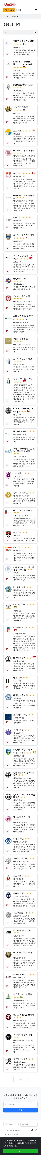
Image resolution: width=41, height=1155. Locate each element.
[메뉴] (35, 10)
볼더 (25, 958)
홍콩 (30, 385)
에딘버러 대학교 (20, 278)
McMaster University (23, 85)
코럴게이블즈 (28, 590)
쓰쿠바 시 (20, 733)
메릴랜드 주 (21, 201)
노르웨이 (16, 661)
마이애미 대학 (19, 587)
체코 (14, 415)
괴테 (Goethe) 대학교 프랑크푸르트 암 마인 (24, 450)
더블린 (22, 756)
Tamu (24, 1020)
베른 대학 (17, 678)
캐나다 (15, 90)
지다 (26, 1000)
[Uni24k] (10, 4)
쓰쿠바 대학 (18, 730)
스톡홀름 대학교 (20, 715)
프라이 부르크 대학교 (22, 359)
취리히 (21, 262)
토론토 (21, 879)
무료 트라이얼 (9, 10)
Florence (23, 1062)
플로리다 (20, 590)
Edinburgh (20, 284)
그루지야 (20, 344)
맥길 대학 (17, 173)
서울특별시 (24, 842)
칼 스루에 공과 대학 (22, 930)
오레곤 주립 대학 (20, 858)
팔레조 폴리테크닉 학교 (23, 41)
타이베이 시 (21, 113)
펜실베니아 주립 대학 (22, 1035)
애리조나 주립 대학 (21, 817)
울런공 (27, 896)
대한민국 (16, 842)
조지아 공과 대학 (20, 339)
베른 (20, 681)
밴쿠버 (21, 241)
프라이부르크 (21, 364)
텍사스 (19, 1020)
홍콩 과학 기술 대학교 (22, 379)
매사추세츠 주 (22, 156)
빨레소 (21, 47)
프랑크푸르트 (21, 456)
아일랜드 (16, 756)
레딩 (18, 535)
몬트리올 (22, 176)
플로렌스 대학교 (20, 1059)
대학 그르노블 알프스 (22, 510)
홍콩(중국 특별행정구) (20, 385)
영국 (14, 284)
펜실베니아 (21, 1040)
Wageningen (24, 322)
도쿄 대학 (17, 131)
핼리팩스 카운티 (24, 496)
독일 (14, 70)
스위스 (15, 220)
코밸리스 (25, 861)
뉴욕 (18, 800)
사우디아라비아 (18, 1000)
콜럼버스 (29, 301)
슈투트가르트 (21, 434)
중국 (14, 476)
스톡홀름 (22, 718)
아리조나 (20, 822)
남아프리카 (17, 977)
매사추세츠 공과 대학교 (23, 150)
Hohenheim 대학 (20, 431)
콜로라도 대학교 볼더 (22, 952)
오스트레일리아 (18, 896)
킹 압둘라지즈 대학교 (22, 994)
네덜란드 (16, 322)
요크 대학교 (18, 876)
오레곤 (19, 861)
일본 (14, 134)
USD (26, 1125)
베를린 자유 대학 (20, 695)
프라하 (19, 415)
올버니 (23, 800)
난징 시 (19, 476)
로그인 (18, 10)
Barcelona (22, 634)
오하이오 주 (21, 301)
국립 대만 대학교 (20, 107)
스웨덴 (15, 718)
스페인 (15, 634)
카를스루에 (21, 936)
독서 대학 (17, 532)
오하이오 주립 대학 (21, 296)
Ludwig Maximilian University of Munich (22, 63)
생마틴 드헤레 (23, 516)
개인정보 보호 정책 (12, 1135)
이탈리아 (16, 1062)
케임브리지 (31, 156)
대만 (14, 113)
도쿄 (18, 134)
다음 (20, 1079)
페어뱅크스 (27, 778)
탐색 (5, 32)
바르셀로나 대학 (20, 627)
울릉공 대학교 (19, 893)
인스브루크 (25, 916)
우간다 (15, 611)
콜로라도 (20, 958)
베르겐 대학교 (19, 658)
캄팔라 (21, 611)
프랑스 (15, 47)
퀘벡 (20, 550)
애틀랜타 (27, 344)
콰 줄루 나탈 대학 (21, 974)
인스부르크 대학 (20, 913)
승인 (20, 1151)
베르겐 (22, 661)
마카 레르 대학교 (20, 604)
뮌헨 (18, 70)
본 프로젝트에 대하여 (12, 1130)
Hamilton (22, 90)
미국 (14, 156)
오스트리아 (17, 916)
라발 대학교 (18, 547)
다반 (23, 977)
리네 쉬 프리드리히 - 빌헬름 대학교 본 (23, 568)
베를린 (19, 698)
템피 (25, 822)
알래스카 (20, 778)
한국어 (10, 1124)
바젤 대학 (17, 217)
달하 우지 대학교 (20, 493)
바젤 (20, 220)
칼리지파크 (29, 201)
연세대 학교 (18, 839)
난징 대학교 (18, 473)
